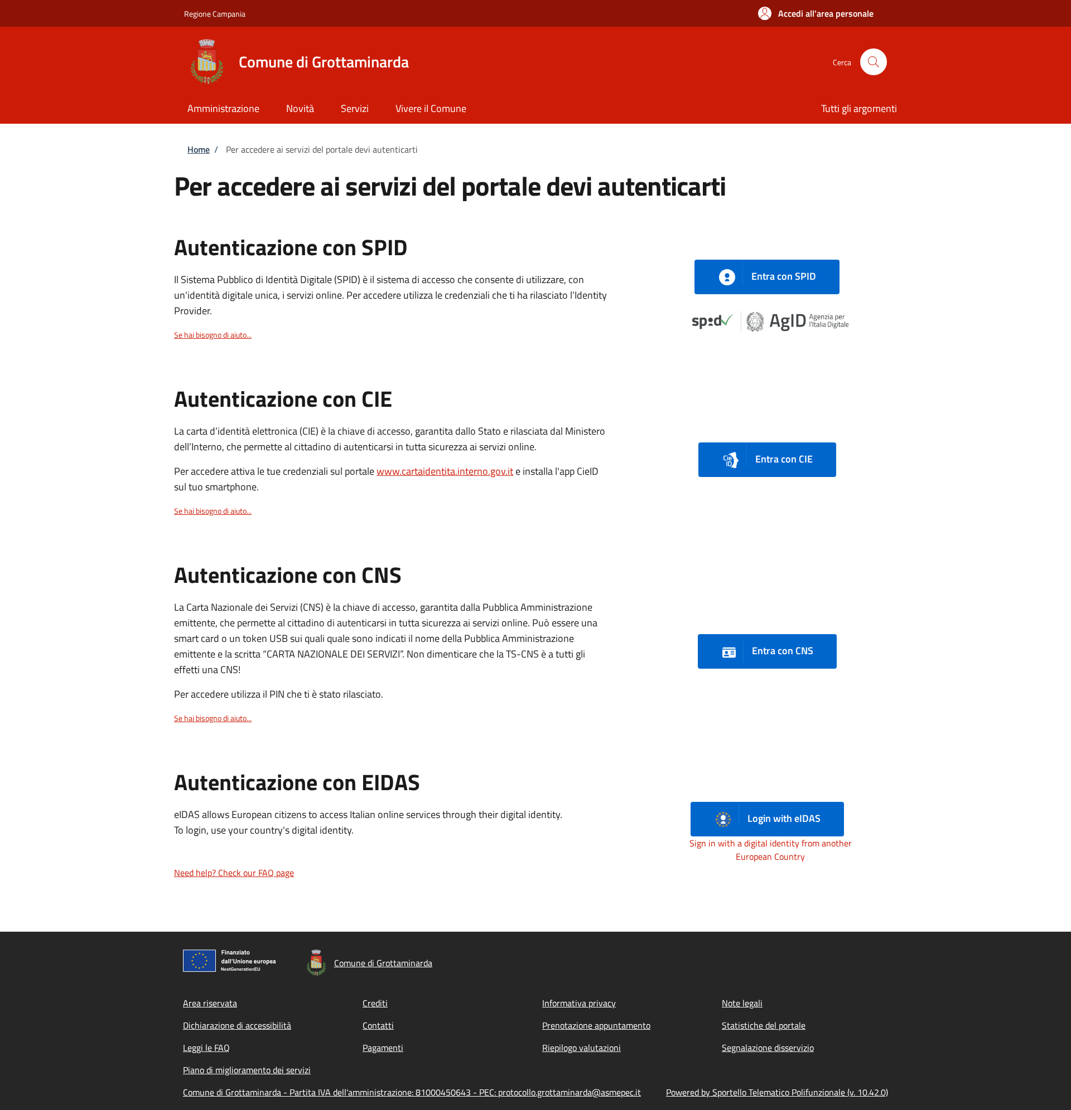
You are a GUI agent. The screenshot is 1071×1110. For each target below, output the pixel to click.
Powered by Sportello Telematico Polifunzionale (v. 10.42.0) (777, 1092)
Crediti (375, 1003)
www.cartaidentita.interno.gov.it (445, 471)
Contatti (378, 1025)
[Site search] (873, 61)
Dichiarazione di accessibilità (237, 1025)
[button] (816, 13)
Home (198, 149)
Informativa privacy (579, 1003)
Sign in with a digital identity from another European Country (770, 849)
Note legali (742, 1003)
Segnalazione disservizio (768, 1047)
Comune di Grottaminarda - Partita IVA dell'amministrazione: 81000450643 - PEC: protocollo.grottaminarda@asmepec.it (412, 1092)
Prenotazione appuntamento (596, 1025)
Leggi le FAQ (206, 1047)
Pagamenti (383, 1047)
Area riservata (210, 1003)
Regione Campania (214, 14)
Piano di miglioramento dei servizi (247, 1070)
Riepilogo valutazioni (581, 1047)
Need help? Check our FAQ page (234, 872)
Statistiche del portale (763, 1025)
